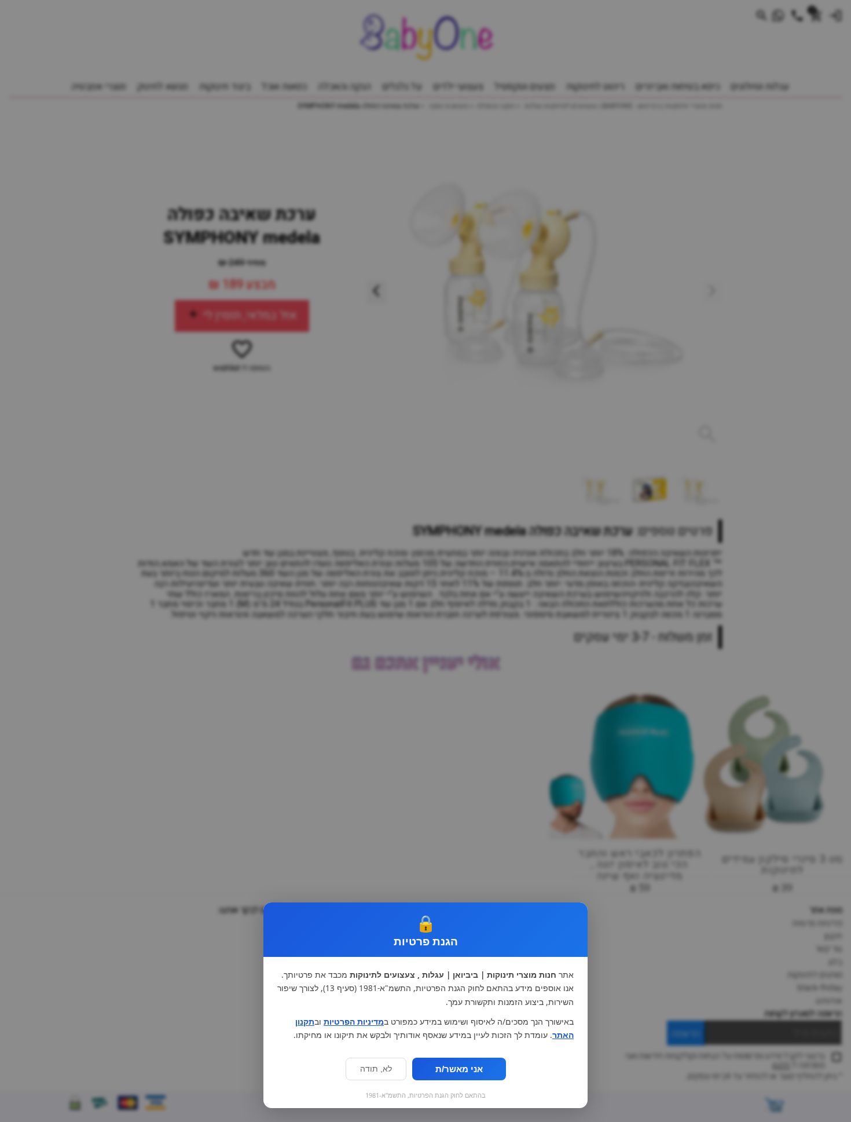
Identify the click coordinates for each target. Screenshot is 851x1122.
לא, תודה (376, 1069)
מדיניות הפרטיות (354, 1022)
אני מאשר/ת (459, 1069)
